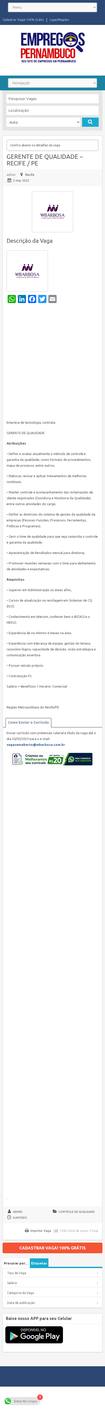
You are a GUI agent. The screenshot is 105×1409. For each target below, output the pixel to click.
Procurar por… (16, 1263)
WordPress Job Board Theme (43, 1397)
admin (11, 174)
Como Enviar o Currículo (28, 722)
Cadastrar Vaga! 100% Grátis (23, 19)
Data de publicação (21, 1302)
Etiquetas (39, 1263)
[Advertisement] (52, 363)
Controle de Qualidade (77, 1211)
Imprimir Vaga (41, 1230)
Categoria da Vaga (20, 1292)
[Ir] (90, 122)
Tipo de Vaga (16, 1273)
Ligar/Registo (59, 19)
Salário (12, 1283)
